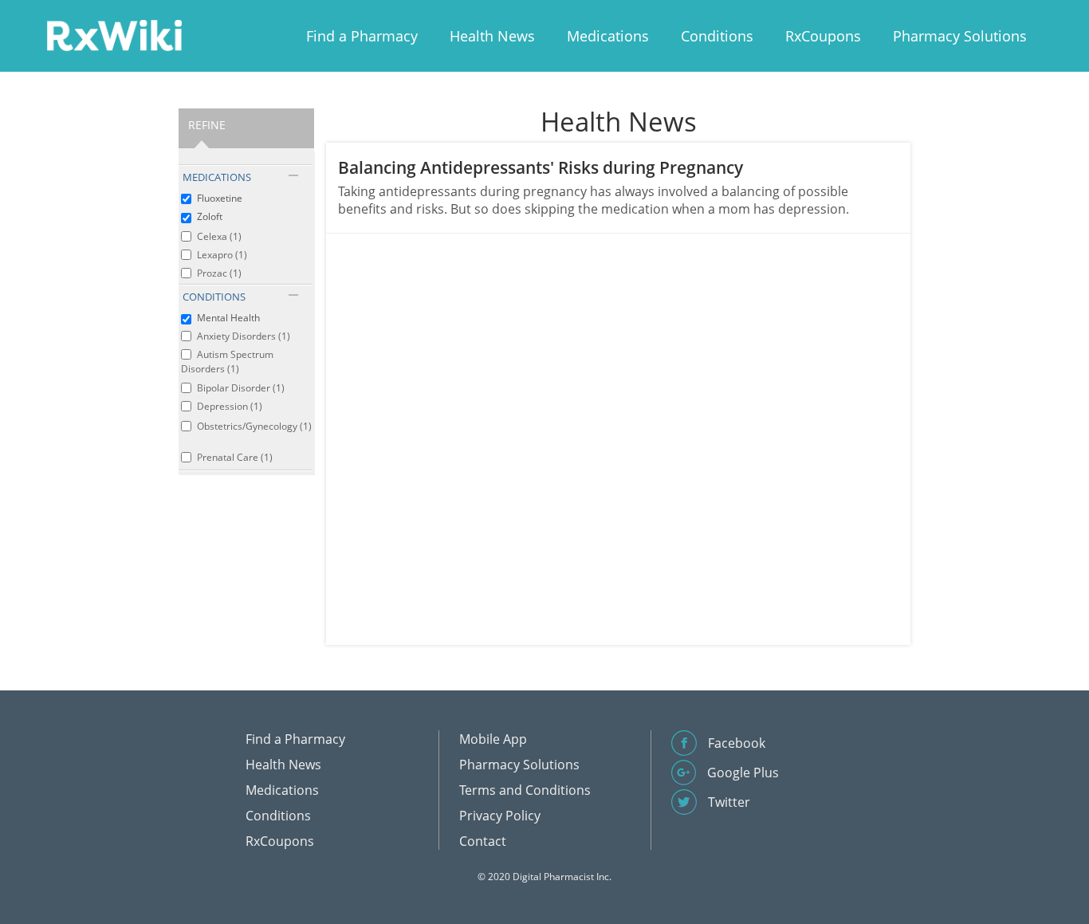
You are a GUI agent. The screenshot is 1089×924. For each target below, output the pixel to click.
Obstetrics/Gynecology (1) (254, 426)
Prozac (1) (219, 273)
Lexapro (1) (222, 254)
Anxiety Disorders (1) (243, 336)
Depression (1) (229, 406)
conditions (214, 296)
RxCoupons (823, 35)
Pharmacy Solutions (960, 35)
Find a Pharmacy (362, 35)
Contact (482, 841)
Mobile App (493, 739)
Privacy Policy (500, 815)
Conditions (717, 35)
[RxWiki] (114, 34)
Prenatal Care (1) (235, 457)
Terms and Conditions (525, 790)
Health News (492, 35)
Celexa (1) (219, 236)
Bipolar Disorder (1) (241, 388)
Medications (608, 35)
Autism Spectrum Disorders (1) (227, 361)
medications (217, 177)
